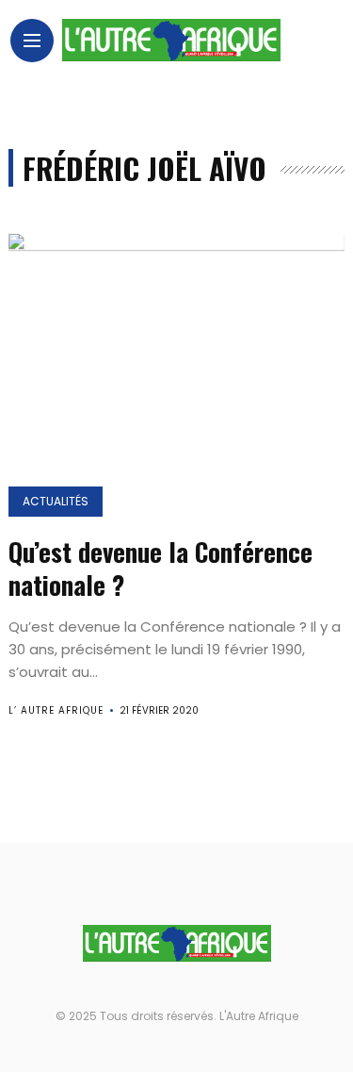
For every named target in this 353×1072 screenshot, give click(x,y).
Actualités (55, 501)
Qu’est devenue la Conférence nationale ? (160, 568)
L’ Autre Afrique (56, 710)
